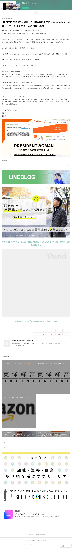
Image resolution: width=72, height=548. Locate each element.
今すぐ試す (25, 7)
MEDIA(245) (4, 160)
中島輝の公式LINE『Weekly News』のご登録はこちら (36, 321)
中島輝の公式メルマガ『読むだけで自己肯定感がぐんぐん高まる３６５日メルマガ (33, 242)
